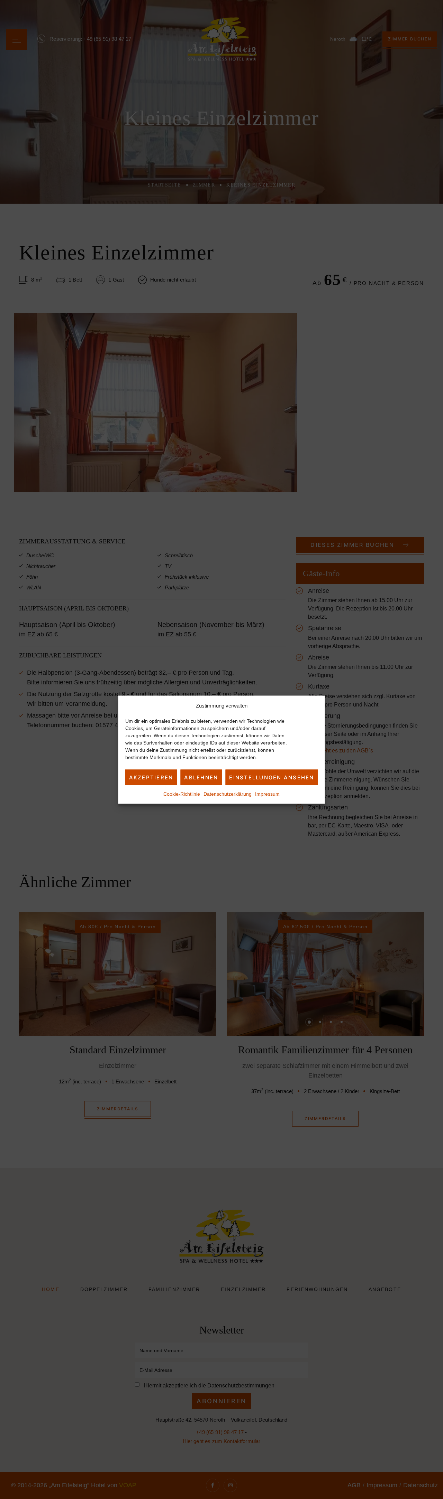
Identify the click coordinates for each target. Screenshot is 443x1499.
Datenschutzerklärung (228, 793)
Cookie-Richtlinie (181, 793)
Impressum (267, 793)
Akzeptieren (151, 777)
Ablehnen (201, 777)
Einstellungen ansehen (271, 777)
